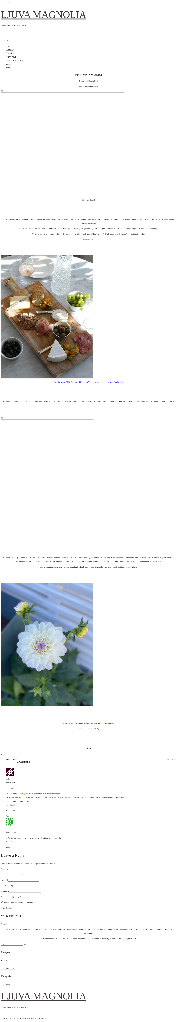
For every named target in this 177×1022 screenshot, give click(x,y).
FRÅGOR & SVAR (14, 61)
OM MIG (10, 53)
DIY (8, 68)
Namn (4, 880)
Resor (8, 64)
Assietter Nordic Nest (115, 382)
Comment (4, 869)
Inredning (10, 49)
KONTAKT (11, 57)
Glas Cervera (72, 382)
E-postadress (6, 886)
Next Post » (171, 759)
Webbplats (5, 891)
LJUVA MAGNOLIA (43, 14)
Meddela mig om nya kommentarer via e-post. (21, 897)
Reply (8, 816)
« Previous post (11, 759)
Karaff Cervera (59, 382)
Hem (8, 46)
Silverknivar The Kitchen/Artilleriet (92, 382)
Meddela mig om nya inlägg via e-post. (18, 902)
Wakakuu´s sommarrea (106, 723)
